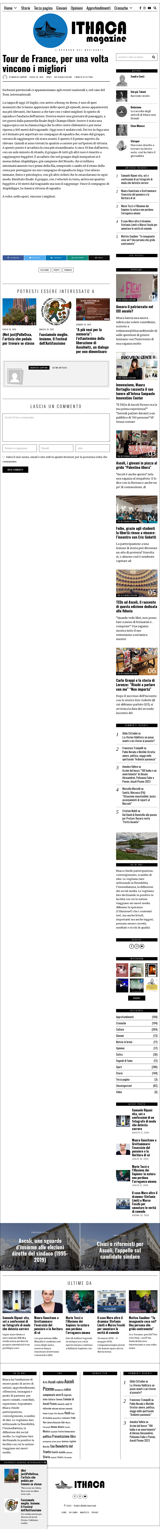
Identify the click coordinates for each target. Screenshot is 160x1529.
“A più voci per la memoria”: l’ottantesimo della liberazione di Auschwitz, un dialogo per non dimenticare (92, 340)
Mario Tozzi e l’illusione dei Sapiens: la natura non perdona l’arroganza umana (137, 209)
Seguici (136, 998)
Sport (49, 77)
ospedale (54, 1431)
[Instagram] (144, 8)
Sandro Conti (137, 76)
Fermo (45, 1413)
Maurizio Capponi (19, 77)
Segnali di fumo (124, 1061)
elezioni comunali (65, 1408)
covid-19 (68, 1403)
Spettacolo (69, 1452)
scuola (62, 1452)
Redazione (136, 107)
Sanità (54, 1452)
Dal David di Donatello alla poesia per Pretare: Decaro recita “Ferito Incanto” (139, 818)
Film (55, 1413)
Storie (25, 8)
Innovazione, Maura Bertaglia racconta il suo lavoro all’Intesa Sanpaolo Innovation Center (135, 391)
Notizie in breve (124, 1042)
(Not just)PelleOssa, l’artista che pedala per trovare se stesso (18, 339)
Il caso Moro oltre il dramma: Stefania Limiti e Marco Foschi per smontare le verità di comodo (139, 224)
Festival (51, 1413)
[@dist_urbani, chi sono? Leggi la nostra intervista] (137, 970)
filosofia (61, 1413)
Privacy (95, 1512)
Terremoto (68, 1457)
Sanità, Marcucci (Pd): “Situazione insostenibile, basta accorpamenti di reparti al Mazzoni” (139, 798)
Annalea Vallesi (130, 766)
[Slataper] (121, 145)
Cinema (59, 1399)
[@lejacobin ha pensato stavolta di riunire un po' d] (121, 970)
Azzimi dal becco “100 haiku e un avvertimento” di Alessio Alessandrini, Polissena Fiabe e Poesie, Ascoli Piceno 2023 (139, 776)
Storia (46, 1456)
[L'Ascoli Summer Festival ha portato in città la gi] (121, 985)
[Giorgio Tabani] (121, 96)
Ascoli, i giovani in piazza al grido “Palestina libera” (136, 465)
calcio (67, 1389)
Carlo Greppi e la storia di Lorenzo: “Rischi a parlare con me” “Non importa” (135, 684)
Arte (45, 1382)
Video (119, 1092)
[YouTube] (149, 8)
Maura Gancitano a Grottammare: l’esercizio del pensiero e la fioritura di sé (138, 194)
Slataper (135, 141)
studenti (54, 1457)
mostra (67, 1427)
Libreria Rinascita (54, 1422)
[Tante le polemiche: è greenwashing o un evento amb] (137, 985)
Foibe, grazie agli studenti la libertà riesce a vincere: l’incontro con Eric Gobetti (136, 532)
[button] (154, 57)
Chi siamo (73, 1512)
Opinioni (77, 8)
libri (63, 1422)
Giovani (61, 8)
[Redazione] (121, 111)
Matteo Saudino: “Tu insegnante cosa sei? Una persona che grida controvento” (138, 240)
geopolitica (57, 1418)
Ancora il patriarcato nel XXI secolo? (134, 309)
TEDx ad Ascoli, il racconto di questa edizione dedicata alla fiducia (136, 606)
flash (67, 1412)
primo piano (56, 1441)
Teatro (60, 1457)
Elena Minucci (138, 126)
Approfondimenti (98, 8)
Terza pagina (43, 8)
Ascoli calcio (56, 1381)
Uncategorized (124, 1086)
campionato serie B (53, 1395)
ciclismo (44, 270)
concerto (60, 1403)
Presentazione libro (64, 1436)
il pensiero (66, 1417)
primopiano (47, 1441)
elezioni (55, 1408)
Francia (68, 270)
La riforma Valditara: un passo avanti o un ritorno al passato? (138, 739)
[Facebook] (140, 8)
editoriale (47, 1408)
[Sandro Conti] (121, 80)
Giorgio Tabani (138, 92)
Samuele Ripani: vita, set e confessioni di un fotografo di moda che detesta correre (136, 179)
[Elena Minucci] (121, 130)
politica (47, 1436)
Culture (120, 1029)
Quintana (65, 1441)
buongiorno (59, 1389)
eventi (57, 270)
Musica (46, 1431)
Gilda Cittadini (130, 733)
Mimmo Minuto (57, 1426)
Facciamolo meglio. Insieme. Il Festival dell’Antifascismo (53, 339)
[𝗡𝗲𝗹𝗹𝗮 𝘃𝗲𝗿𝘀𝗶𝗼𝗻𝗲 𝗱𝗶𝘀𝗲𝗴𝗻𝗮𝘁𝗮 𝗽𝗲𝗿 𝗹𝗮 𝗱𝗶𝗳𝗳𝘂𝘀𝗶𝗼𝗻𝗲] (152, 985)
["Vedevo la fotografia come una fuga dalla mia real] (152, 970)
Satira (119, 1054)
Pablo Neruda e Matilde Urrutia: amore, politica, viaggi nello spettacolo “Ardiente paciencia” (139, 755)
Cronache (121, 8)
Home (8, 8)
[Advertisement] (56, 227)
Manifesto (84, 1512)
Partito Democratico (66, 1431)
